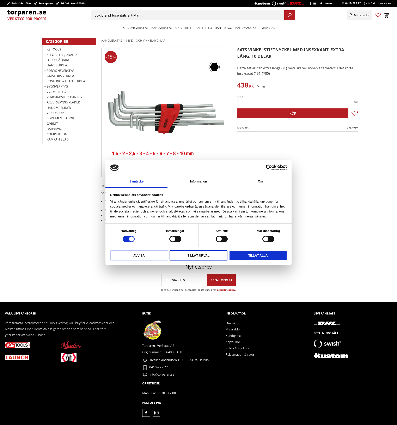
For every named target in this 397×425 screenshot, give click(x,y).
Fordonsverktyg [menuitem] (135, 28)
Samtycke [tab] (136, 181)
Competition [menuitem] (57, 134)
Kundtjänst (233, 336)
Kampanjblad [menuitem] (58, 139)
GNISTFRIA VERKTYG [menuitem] (61, 76)
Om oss (231, 323)
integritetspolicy (225, 289)
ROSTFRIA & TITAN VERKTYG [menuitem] (66, 81)
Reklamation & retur (240, 354)
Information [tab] (198, 181)
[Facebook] (146, 413)
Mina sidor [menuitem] (362, 15)
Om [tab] (260, 181)
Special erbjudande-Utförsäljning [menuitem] (63, 57)
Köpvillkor (233, 342)
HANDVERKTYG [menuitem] (161, 28)
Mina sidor (233, 329)
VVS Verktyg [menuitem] (56, 92)
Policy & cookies (237, 348)
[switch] (175, 239)
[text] (245, 85)
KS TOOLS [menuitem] (54, 49)
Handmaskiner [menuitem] (246, 28)
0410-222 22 (353, 3)
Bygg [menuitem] (228, 28)
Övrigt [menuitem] (52, 123)
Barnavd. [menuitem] (54, 129)
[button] (378, 15)
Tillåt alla (258, 255)
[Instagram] (156, 413)
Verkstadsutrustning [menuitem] (64, 97)
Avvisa (139, 255)
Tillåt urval (198, 255)
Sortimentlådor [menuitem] (60, 118)
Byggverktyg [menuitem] (57, 86)
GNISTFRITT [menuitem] (183, 28)
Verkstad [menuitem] (268, 28)
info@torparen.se (379, 3)
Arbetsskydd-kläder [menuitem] (63, 102)
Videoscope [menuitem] (56, 113)
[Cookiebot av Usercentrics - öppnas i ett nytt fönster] (269, 167)
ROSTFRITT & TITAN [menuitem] (208, 28)
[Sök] (289, 15)
